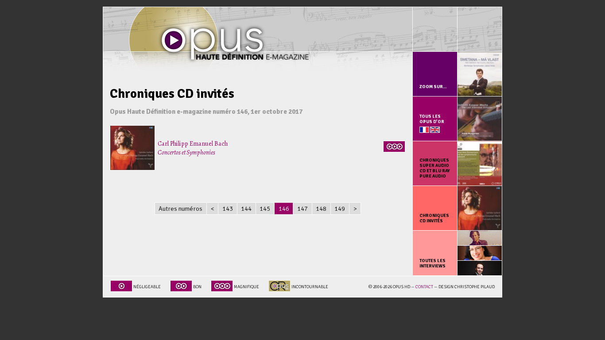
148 (321, 208)
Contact (424, 287)
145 (265, 208)
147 (302, 208)
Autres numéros (180, 208)
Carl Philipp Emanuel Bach (193, 148)
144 (246, 208)
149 (339, 208)
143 (227, 208)
